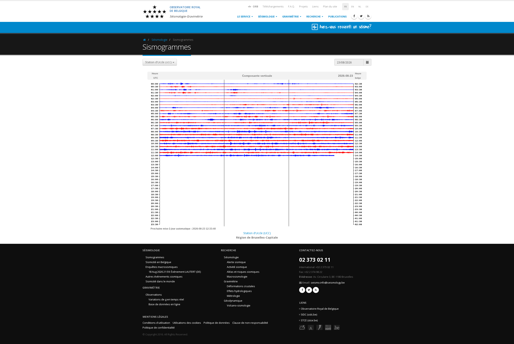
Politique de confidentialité (159, 327)
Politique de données (217, 323)
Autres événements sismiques (164, 276)
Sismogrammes (155, 257)
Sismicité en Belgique (158, 262)
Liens (315, 6)
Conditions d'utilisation (156, 323)
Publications (337, 16)
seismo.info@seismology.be (328, 282)
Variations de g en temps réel (166, 299)
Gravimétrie (290, 16)
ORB (255, 6)
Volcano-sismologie (238, 305)
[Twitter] (361, 16)
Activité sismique (237, 267)
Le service (243, 16)
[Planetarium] (302, 327)
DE (367, 6)
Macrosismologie (237, 276)
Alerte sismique (236, 262)
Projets (303, 6)
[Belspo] (328, 327)
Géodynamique (233, 300)
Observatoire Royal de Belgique (320, 308)
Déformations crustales (241, 286)
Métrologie (233, 296)
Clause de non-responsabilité (250, 323)
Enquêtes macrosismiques (162, 267)
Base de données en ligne (164, 304)
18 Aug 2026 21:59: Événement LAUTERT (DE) (175, 272)
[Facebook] (354, 16)
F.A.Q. (291, 6)
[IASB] (311, 327)
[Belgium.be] (337, 327)
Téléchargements (273, 6)
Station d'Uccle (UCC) (257, 233)
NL (359, 6)
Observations (154, 294)
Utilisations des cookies (187, 323)
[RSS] (368, 16)
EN (352, 6)
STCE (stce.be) (309, 320)
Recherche (313, 16)
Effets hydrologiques (239, 291)
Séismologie (266, 16)
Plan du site (330, 6)
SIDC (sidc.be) (309, 314)
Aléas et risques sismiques (243, 272)
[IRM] (319, 327)
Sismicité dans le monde (160, 281)
